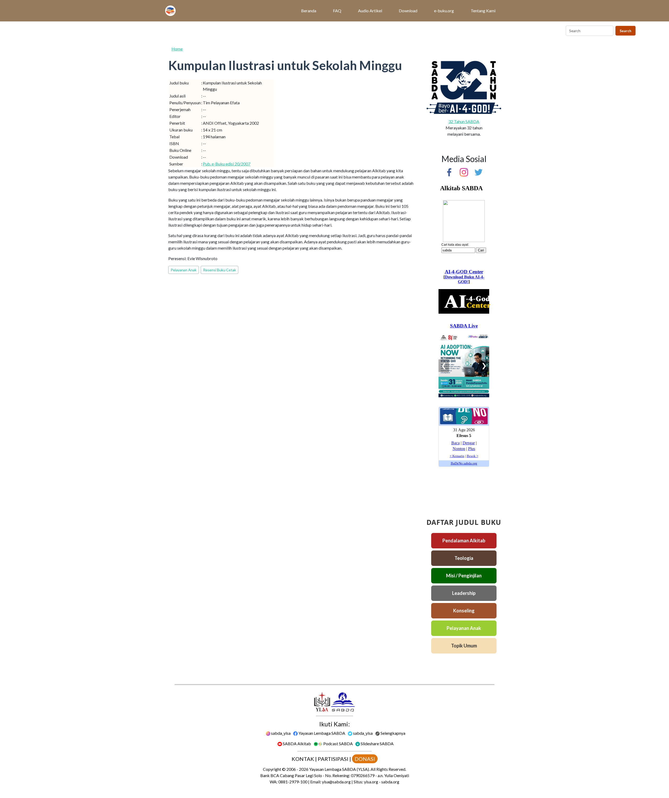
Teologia (463, 558)
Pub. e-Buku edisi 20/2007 (226, 163)
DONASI (365, 759)
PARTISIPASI (333, 759)
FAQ (337, 10)
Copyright (272, 769)
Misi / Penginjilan (464, 575)
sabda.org (390, 781)
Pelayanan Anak (184, 270)
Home (177, 48)
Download (408, 10)
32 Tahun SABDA (463, 121)
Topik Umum (464, 645)
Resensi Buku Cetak (219, 270)
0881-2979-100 (292, 781)
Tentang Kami (483, 10)
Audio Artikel (370, 10)
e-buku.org (444, 10)
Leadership (464, 593)
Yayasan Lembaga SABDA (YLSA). (339, 769)
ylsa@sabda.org (336, 781)
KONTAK (303, 759)
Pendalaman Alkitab (463, 540)
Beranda (308, 10)
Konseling (464, 610)
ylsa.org (371, 781)
